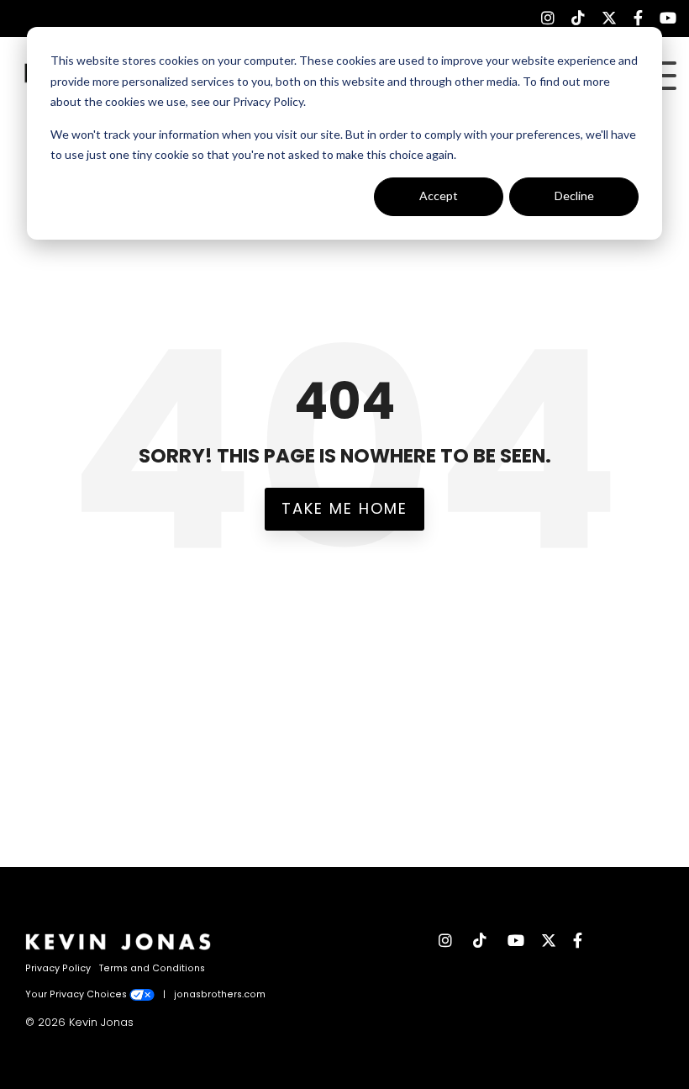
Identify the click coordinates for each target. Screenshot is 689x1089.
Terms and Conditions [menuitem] (152, 968)
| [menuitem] (164, 994)
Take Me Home (344, 508)
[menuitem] (539, 18)
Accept (438, 195)
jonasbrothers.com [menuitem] (220, 994)
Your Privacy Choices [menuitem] (77, 994)
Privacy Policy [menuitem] (58, 968)
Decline (574, 195)
